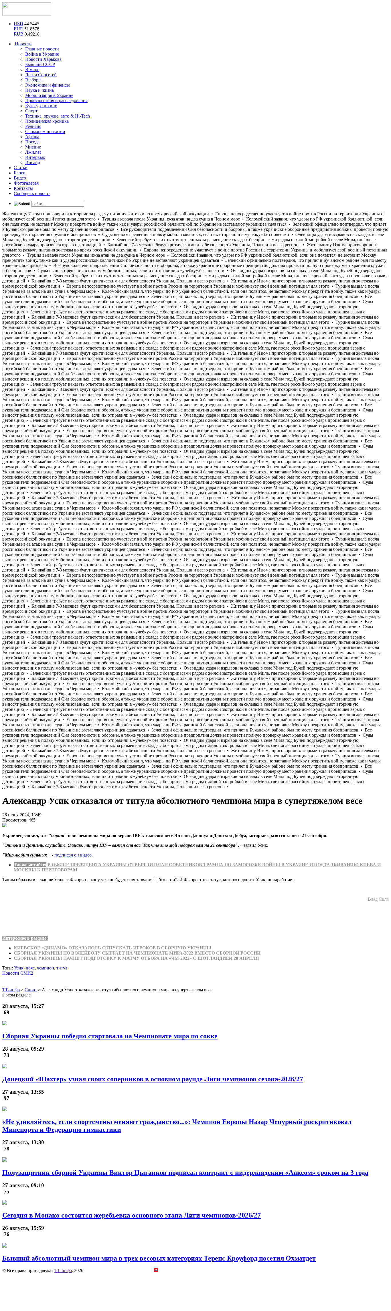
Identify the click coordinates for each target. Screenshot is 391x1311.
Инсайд (32, 162)
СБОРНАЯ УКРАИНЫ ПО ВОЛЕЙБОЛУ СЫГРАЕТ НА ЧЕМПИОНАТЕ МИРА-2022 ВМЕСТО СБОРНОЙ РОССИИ (137, 953)
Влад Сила (378, 899)
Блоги (19, 172)
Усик (18, 967)
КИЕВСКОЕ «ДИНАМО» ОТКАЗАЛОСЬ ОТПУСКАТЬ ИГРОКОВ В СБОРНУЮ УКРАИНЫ (112, 947)
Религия (33, 126)
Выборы (33, 79)
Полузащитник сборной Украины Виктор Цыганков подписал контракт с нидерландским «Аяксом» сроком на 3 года (185, 1172)
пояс (30, 967)
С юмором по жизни (45, 131)
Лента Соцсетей (41, 74)
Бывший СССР (40, 64)
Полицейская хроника (47, 121)
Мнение (33, 147)
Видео (20, 177)
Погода (32, 141)
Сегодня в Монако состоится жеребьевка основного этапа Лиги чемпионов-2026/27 (131, 1215)
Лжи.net (33, 152)
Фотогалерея (26, 183)
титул (61, 967)
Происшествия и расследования (56, 100)
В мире (32, 69)
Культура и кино (41, 105)
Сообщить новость (32, 193)
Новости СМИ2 (17, 973)
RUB (18, 34)
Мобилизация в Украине (49, 95)
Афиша (32, 136)
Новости (23, 43)
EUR (18, 28)
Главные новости (42, 48)
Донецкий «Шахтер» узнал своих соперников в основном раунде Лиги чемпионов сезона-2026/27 (152, 1079)
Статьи (20, 167)
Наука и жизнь (39, 90)
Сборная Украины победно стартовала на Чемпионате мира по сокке (110, 1036)
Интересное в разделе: (25, 938)
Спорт (31, 110)
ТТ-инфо (63, 1270)
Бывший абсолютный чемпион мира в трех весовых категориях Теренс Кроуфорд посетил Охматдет (159, 1258)
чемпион (45, 967)
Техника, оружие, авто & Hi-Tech (57, 116)
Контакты (23, 188)
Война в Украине (42, 54)
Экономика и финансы (47, 85)
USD (18, 23)
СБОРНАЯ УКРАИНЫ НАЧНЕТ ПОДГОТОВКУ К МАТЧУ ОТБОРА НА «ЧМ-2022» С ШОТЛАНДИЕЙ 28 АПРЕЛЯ (136, 958)
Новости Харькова (43, 59)
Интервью (35, 157)
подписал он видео (73, 854)
